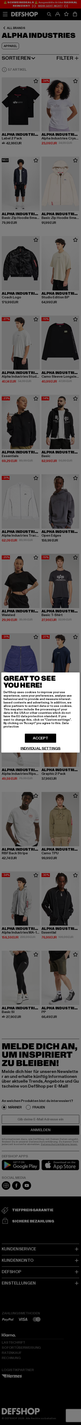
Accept (40, 738)
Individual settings (41, 748)
